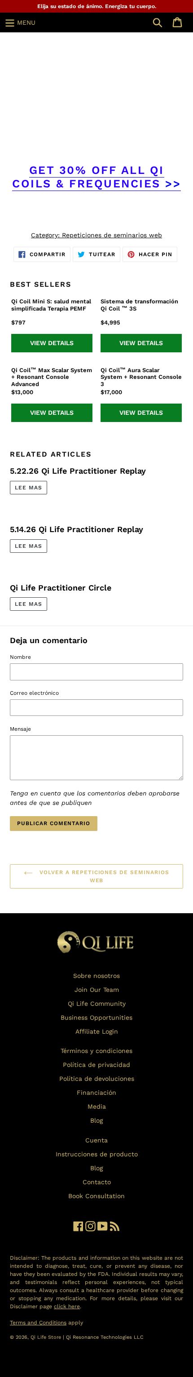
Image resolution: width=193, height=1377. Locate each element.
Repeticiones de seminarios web (112, 235)
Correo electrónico (34, 693)
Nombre (20, 657)
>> (96, 177)
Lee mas (28, 487)
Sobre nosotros (96, 975)
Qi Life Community (97, 1003)
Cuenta (96, 1140)
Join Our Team (97, 989)
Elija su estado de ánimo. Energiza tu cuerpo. (96, 6)
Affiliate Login (96, 1031)
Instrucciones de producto (97, 1154)
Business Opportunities (96, 1017)
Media (97, 1106)
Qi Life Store (47, 1337)
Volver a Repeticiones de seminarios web (103, 876)
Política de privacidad (96, 1064)
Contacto (97, 1182)
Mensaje (20, 729)
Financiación (96, 1092)
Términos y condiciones (96, 1050)
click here (67, 1306)
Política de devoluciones (96, 1078)
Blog (96, 1120)
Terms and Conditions (38, 1322)
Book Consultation (96, 1195)
